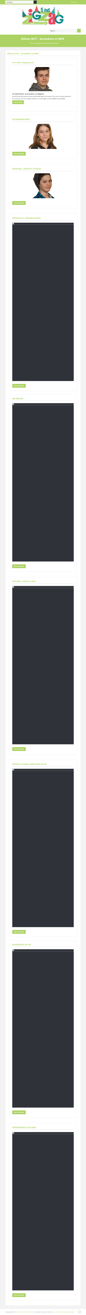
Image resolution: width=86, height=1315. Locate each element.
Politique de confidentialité (24, 1312)
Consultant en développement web (63, 1312)
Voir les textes (19, 154)
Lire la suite (18, 102)
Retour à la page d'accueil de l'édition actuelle (44, 43)
